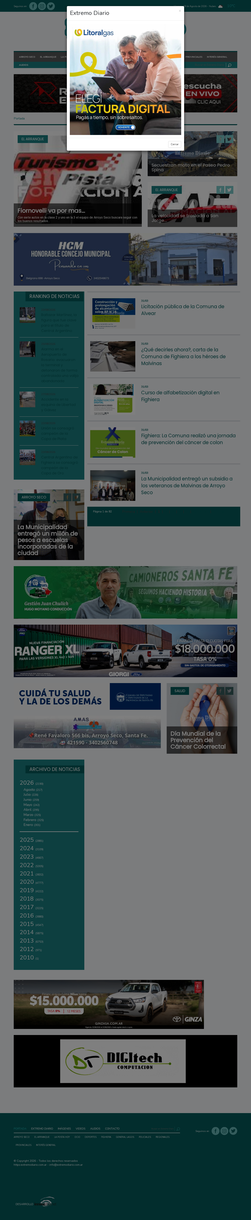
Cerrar (175, 144)
